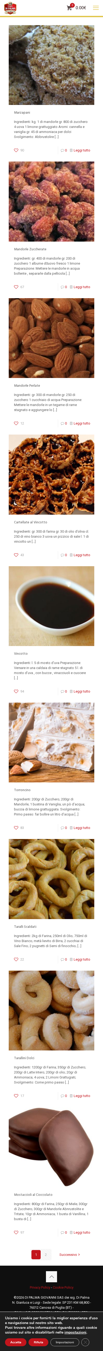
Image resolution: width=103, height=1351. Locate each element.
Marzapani (22, 112)
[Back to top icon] (51, 1276)
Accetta (15, 1342)
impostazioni (75, 1332)
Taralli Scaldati (25, 926)
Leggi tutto (82, 150)
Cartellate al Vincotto (30, 522)
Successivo (68, 1255)
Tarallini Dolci (24, 1058)
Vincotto (21, 653)
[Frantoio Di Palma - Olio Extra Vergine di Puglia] (10, 8)
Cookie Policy (63, 1287)
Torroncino (22, 790)
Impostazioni (65, 1342)
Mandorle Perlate (27, 385)
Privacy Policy (40, 1287)
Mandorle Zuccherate (30, 249)
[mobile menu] (95, 7)
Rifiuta (38, 1342)
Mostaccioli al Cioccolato (33, 1194)
